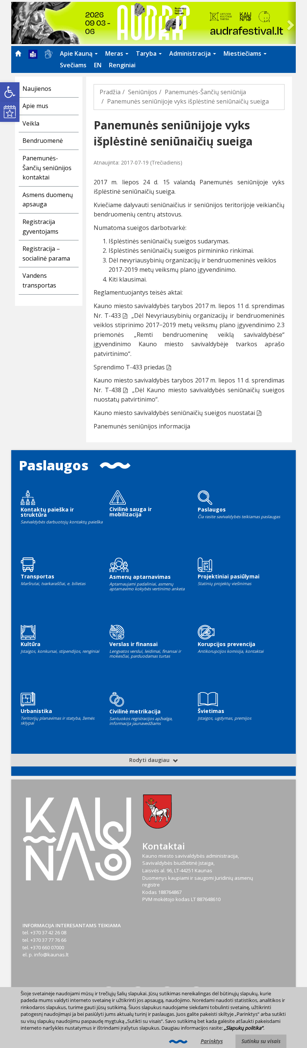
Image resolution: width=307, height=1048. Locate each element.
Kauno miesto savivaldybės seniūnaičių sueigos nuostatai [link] (174, 413)
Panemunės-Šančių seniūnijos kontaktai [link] (47, 167)
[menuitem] (18, 53)
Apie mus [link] (35, 106)
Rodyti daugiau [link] (150, 759)
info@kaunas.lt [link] (51, 954)
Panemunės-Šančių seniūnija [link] (205, 92)
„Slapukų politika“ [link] (243, 1027)
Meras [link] (115, 53)
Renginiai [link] (122, 65)
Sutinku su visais (260, 1041)
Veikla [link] (30, 123)
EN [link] (97, 65)
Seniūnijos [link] (142, 92)
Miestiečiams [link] (243, 53)
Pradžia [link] (110, 92)
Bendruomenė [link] (42, 140)
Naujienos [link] (36, 88)
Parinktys (212, 1041)
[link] (9, 92)
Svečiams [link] (73, 65)
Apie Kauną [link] (77, 53)
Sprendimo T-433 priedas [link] (129, 367)
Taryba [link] (147, 53)
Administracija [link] (190, 53)
